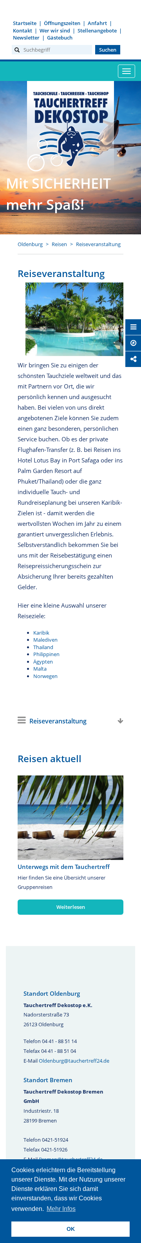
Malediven (45, 639)
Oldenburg (30, 244)
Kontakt (22, 30)
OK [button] (71, 1229)
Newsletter (26, 37)
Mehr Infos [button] (61, 1208)
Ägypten (43, 661)
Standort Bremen (48, 1080)
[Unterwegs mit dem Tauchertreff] (70, 817)
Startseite (24, 23)
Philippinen (46, 654)
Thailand (43, 647)
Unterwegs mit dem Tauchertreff (64, 867)
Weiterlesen (70, 906)
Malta (40, 668)
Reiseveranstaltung (98, 244)
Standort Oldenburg (52, 993)
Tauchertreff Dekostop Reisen (70, 128)
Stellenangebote (97, 30)
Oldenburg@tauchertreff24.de (74, 1060)
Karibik (41, 632)
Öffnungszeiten (62, 23)
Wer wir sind (55, 30)
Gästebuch (59, 37)
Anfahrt (97, 23)
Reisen (59, 244)
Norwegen (45, 676)
